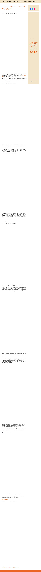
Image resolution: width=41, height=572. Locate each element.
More (34, 1)
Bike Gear (25, 1)
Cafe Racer (30, 1)
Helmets (21, 1)
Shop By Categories (9, 1)
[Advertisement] (34, 25)
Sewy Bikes (3, 499)
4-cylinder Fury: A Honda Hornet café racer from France (34, 49)
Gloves (17, 1)
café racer (12, 79)
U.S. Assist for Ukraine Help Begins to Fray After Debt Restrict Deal (10, 567)
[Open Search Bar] (37, 1)
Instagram (6, 499)
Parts (14, 1)
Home (4, 1)
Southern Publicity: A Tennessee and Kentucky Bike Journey (34, 45)
